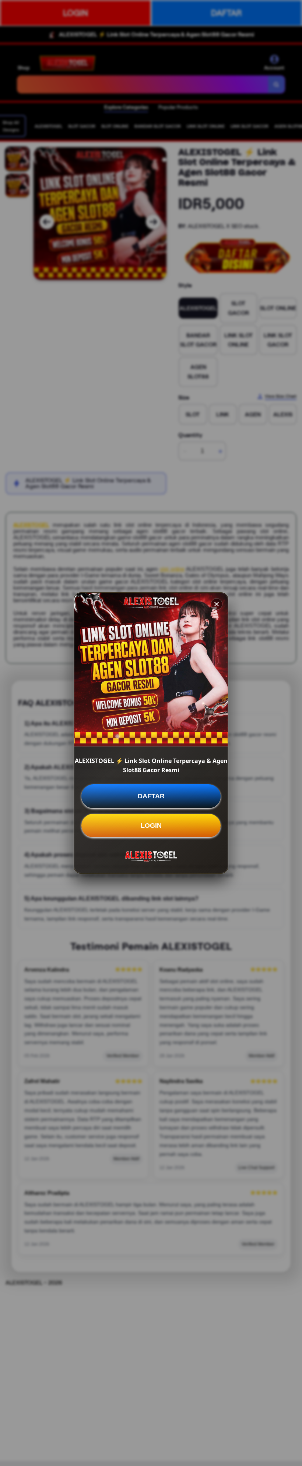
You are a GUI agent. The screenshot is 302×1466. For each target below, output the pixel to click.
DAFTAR (151, 796)
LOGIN (151, 825)
